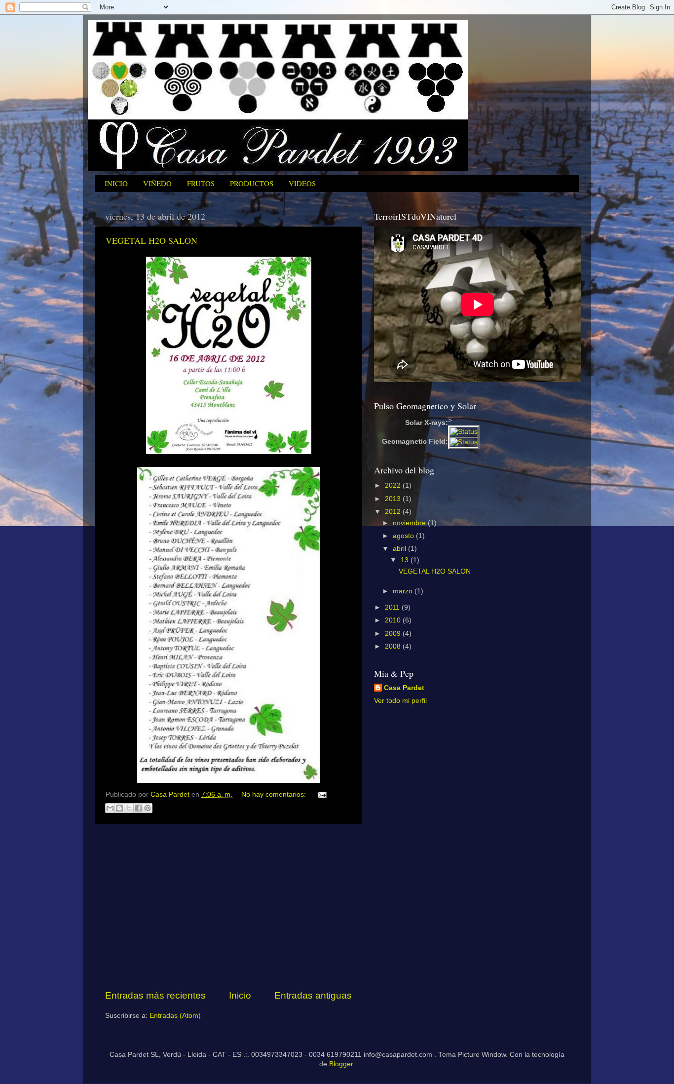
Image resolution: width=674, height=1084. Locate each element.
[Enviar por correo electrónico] (110, 808)
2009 (394, 633)
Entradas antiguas (313, 995)
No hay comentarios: (274, 794)
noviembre (410, 523)
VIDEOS (302, 183)
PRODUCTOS (251, 183)
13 (406, 560)
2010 (394, 620)
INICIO (116, 183)
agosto (404, 536)
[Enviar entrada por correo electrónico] (320, 794)
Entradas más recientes (155, 995)
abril (400, 548)
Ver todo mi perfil (400, 700)
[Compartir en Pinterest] (147, 808)
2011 (393, 607)
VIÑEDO (157, 183)
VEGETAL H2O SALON (151, 240)
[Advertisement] (228, 907)
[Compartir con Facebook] (138, 808)
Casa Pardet (404, 688)
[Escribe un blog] (119, 808)
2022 (394, 485)
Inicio (240, 995)
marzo (403, 591)
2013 (394, 499)
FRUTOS (201, 183)
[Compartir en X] (129, 808)
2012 (394, 511)
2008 (394, 646)
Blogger (341, 1064)
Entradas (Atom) (175, 1015)
